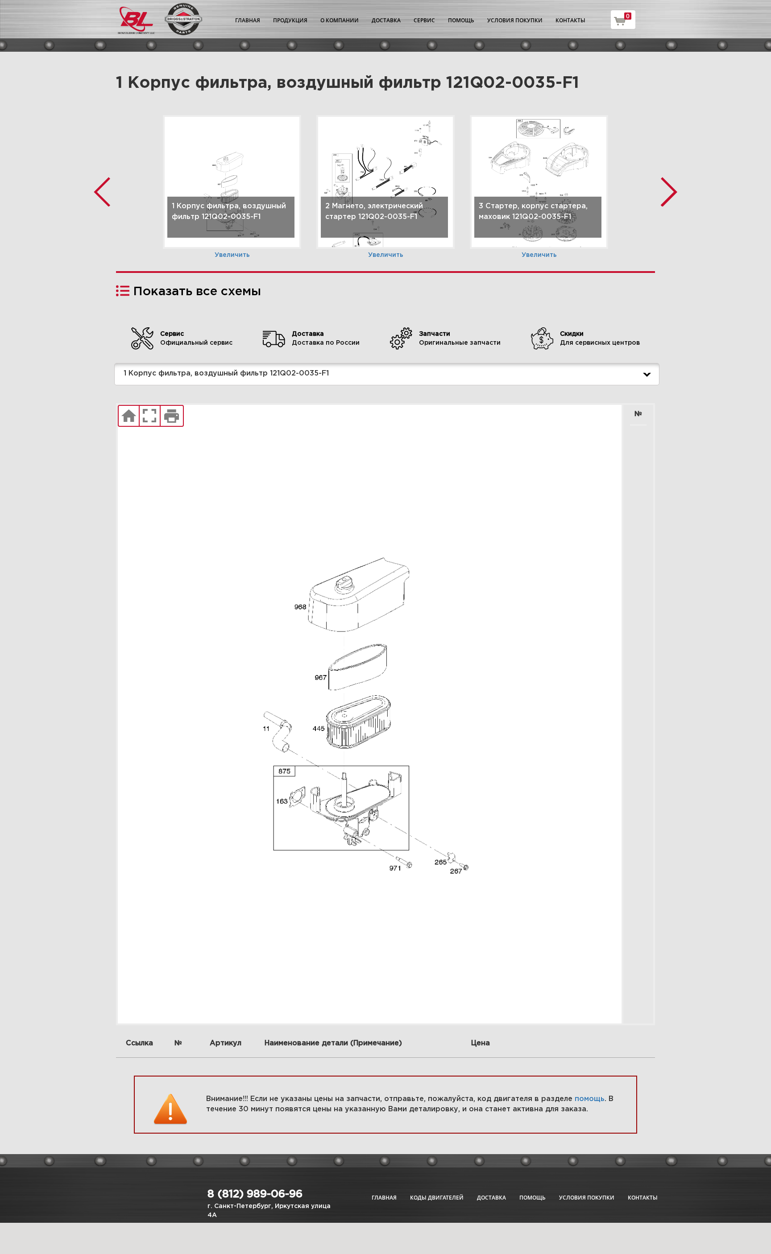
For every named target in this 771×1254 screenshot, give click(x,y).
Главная (247, 20)
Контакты (570, 20)
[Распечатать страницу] (172, 416)
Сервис (424, 20)
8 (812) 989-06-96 (255, 1194)
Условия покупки (515, 20)
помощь (590, 1099)
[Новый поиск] (129, 416)
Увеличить (232, 255)
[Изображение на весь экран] (150, 416)
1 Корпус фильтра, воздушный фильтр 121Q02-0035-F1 (226, 373)
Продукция (290, 20)
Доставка (386, 20)
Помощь (461, 20)
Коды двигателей (437, 1197)
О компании (339, 20)
